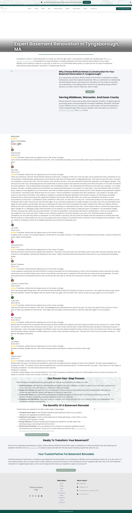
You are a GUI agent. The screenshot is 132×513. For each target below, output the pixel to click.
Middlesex (62, 110)
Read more (53, 374)
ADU (49, 8)
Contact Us (94, 8)
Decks (36, 8)
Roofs (43, 8)
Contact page (33, 448)
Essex (80, 110)
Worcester (70, 110)
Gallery (68, 8)
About (85, 8)
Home (29, 8)
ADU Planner (76, 8)
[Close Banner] (130, 2)
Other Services (58, 8)
